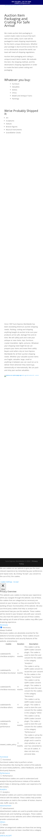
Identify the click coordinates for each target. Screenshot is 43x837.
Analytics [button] (3, 789)
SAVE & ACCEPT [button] (6, 835)
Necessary (7, 627)
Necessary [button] (4, 625)
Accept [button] (16, 582)
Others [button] (2, 822)
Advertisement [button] (5, 806)
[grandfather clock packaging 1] (21, 375)
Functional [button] (4, 757)
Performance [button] (5, 773)
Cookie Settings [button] (6, 582)
